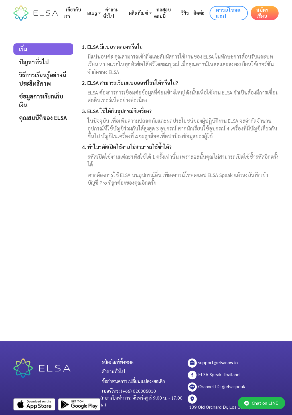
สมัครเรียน (262, 13)
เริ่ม (23, 49)
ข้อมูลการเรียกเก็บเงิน (41, 100)
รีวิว (185, 13)
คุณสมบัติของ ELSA (43, 117)
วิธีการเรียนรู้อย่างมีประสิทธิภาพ (42, 79)
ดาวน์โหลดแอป (228, 13)
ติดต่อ (198, 13)
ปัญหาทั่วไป (34, 62)
